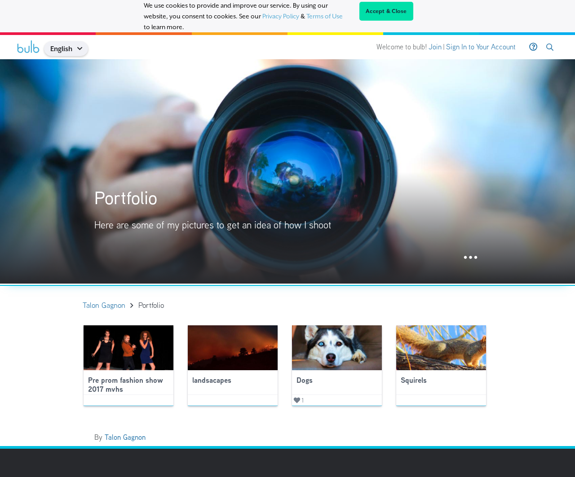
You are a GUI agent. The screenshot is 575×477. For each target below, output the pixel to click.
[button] (83, 49)
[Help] (533, 47)
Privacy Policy (280, 16)
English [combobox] (61, 49)
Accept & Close (386, 11)
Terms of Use (324, 16)
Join (435, 47)
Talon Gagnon (125, 437)
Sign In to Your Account (481, 47)
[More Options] (470, 257)
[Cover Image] (287, 171)
